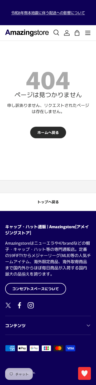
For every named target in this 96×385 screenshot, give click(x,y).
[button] (77, 33)
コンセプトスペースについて (35, 288)
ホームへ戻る (48, 132)
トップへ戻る (48, 201)
